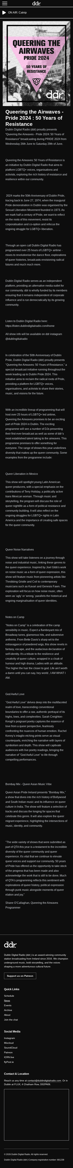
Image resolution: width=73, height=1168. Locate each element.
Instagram (9, 1038)
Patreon (8, 1052)
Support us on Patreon (20, 975)
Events (7, 1005)
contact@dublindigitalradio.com (44, 1080)
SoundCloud (10, 1047)
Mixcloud (9, 1042)
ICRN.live (9, 1057)
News (7, 1000)
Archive (8, 1010)
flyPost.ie (9, 1062)
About (7, 1015)
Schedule (9, 995)
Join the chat (11, 1019)
